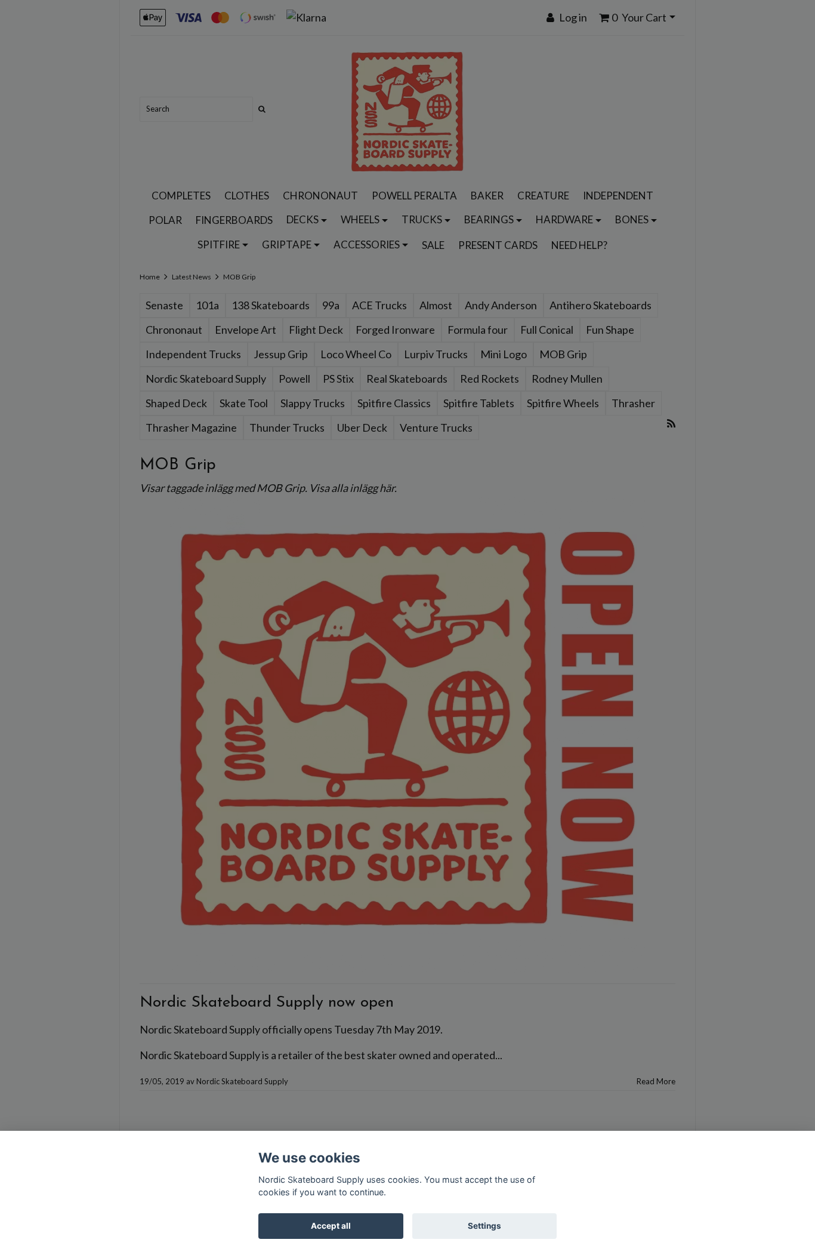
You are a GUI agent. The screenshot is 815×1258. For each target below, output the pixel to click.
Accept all (331, 1226)
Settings (484, 1226)
